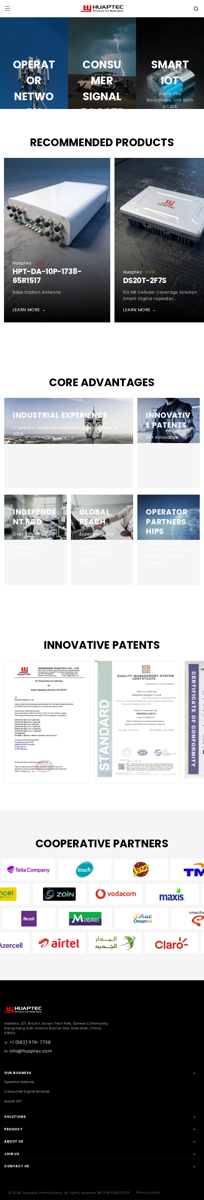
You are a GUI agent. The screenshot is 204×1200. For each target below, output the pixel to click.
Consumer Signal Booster (27, 1091)
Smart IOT (13, 1101)
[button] (196, 8)
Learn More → (29, 310)
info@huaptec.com (31, 1051)
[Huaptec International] (22, 1010)
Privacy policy (148, 1192)
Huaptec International (42, 1192)
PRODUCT (13, 1129)
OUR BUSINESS (17, 1073)
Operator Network (19, 1082)
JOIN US (11, 1154)
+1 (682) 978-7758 (30, 1042)
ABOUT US (13, 1141)
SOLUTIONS (15, 1116)
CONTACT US (16, 1166)
